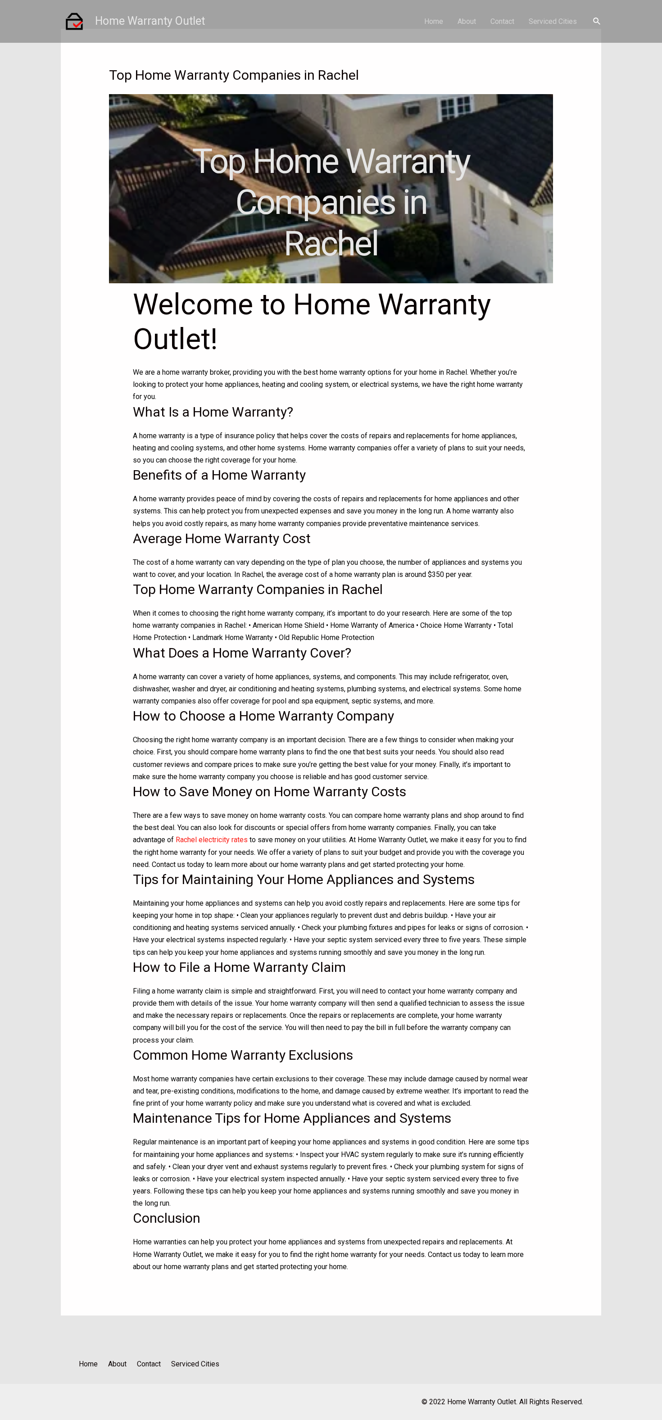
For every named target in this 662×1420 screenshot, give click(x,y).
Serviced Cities (553, 21)
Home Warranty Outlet (150, 20)
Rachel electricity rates (212, 839)
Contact (502, 21)
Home (433, 21)
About (467, 21)
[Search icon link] (597, 21)
